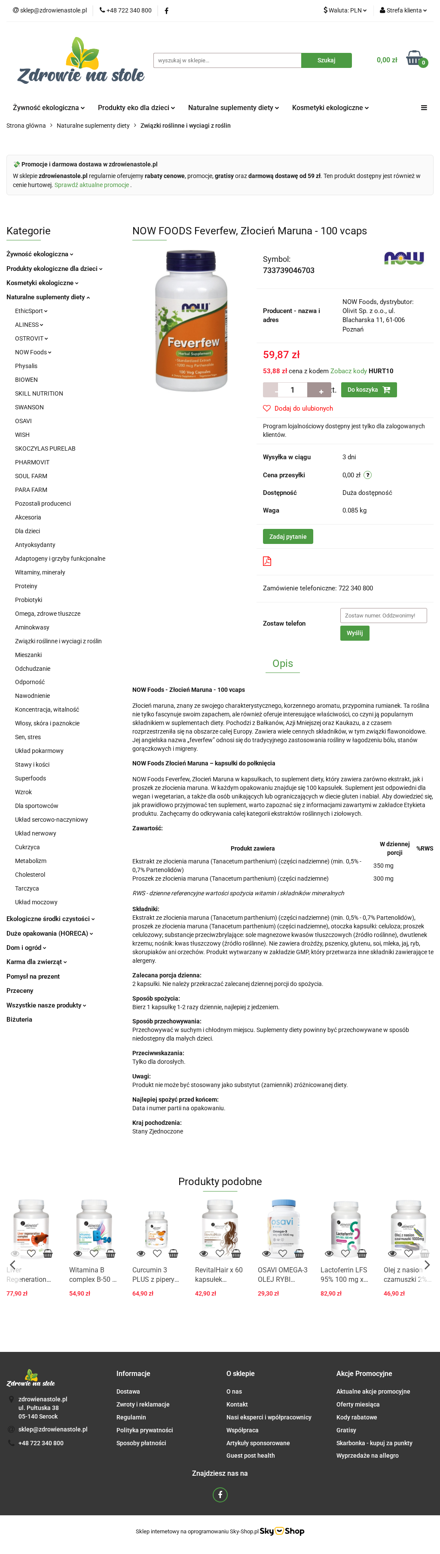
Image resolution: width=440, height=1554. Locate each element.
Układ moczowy (36, 902)
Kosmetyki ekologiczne (328, 108)
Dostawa (128, 1391)
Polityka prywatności (144, 1430)
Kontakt (237, 1404)
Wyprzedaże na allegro (367, 1455)
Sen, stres (28, 737)
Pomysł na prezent (33, 976)
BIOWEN (26, 379)
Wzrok (23, 792)
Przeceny (19, 991)
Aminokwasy (32, 627)
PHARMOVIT (32, 462)
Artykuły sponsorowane (258, 1443)
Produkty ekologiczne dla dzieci (52, 269)
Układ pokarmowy (39, 750)
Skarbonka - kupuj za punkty (374, 1443)
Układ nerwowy (35, 833)
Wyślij (355, 633)
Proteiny (26, 586)
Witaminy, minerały (40, 572)
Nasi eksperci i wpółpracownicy (269, 1417)
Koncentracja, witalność (47, 709)
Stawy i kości (32, 764)
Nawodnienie (32, 695)
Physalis (26, 365)
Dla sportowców (36, 805)
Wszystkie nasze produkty (44, 1005)
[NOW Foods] (405, 258)
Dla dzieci (27, 531)
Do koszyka (363, 389)
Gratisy (346, 1430)
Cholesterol (30, 874)
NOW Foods (31, 352)
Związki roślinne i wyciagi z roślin (58, 641)
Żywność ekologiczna (38, 254)
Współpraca (242, 1430)
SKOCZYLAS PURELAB (45, 448)
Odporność (30, 682)
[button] (133, 1374)
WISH (22, 434)
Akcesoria (28, 517)
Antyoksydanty (35, 544)
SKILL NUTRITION (39, 393)
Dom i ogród (24, 948)
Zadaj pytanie (288, 536)
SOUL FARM (31, 476)
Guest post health (250, 1455)
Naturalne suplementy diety (231, 108)
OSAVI (23, 421)
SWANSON (29, 407)
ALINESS (27, 324)
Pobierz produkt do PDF (309, 561)
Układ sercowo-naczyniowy (51, 819)
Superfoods (30, 778)
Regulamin (131, 1417)
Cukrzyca (27, 847)
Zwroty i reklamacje (143, 1404)
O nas (234, 1391)
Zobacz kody (348, 371)
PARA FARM (31, 489)
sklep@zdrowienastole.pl (53, 1429)
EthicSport (29, 310)
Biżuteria (19, 1019)
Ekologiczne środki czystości (49, 919)
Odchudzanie (32, 668)
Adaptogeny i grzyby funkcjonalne (60, 558)
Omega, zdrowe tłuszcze (47, 613)
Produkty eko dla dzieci (134, 108)
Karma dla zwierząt (35, 962)
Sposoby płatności (141, 1443)
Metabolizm (30, 860)
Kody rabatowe (356, 1417)
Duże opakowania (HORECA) (48, 933)
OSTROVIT (30, 338)
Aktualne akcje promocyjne (373, 1391)
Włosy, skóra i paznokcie (47, 723)
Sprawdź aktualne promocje (92, 184)
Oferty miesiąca (358, 1404)
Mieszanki (28, 654)
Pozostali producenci (43, 503)
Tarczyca (27, 888)
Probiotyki (28, 599)
